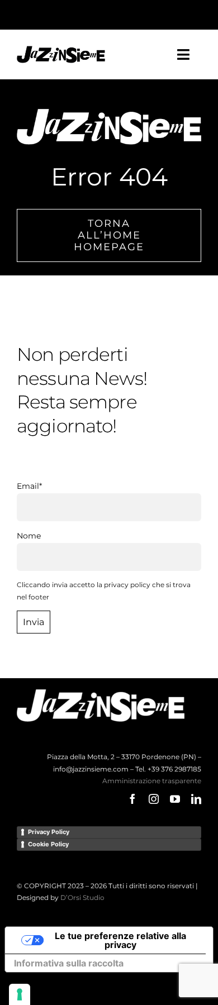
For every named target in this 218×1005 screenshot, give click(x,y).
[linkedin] (196, 799)
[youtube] (175, 799)
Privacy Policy (48, 832)
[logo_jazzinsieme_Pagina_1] (61, 50)
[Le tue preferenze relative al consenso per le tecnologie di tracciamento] (19, 994)
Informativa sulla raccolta (69, 963)
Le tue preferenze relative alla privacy (120, 940)
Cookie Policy (48, 844)
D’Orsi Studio (82, 897)
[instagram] (154, 799)
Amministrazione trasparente (151, 781)
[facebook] (132, 799)
